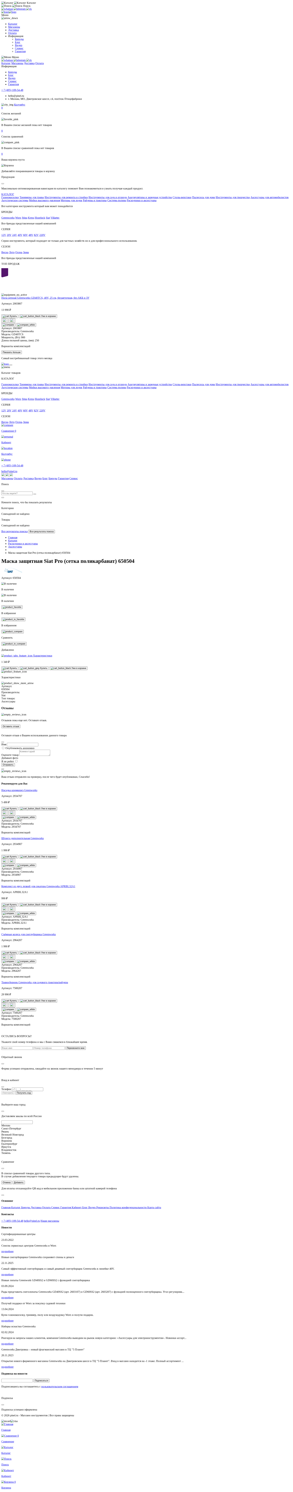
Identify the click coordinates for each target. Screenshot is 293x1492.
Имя (3, 744)
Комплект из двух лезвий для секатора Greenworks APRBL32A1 (38, 886)
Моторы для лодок (71, 200)
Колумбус (19, 104)
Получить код (24, 1093)
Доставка (13, 30)
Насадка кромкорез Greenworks (19, 790)
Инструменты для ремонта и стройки (66, 197)
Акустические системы (14, 200)
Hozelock (40, 217)
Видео (18, 45)
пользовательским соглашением (59, 1386)
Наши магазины (50, 1220)
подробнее (7, 1251)
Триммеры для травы (31, 197)
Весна (4, 252)
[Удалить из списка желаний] (12, 320)
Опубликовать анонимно (19, 748)
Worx (18, 217)
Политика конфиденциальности (128, 1207)
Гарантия (20, 51)
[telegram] (20, 8)
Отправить (8, 764)
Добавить (19, 1182)
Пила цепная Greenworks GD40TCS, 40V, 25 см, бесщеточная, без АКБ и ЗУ (45, 297)
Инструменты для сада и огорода (108, 197)
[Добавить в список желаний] (4, 320)
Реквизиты (103, 1207)
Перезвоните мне (75, 1048)
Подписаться (41, 1380)
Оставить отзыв (11, 726)
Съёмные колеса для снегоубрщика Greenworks (28, 934)
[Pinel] (8, 12)
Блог (17, 42)
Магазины (14, 26)
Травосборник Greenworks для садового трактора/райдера (34, 982)
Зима (26, 252)
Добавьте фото (9, 758)
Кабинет (77, 1207)
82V (36, 235)
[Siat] (14, 572)
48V (30, 235)
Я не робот (8, 761)
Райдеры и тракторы (95, 200)
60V (25, 235)
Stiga (24, 217)
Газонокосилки (10, 197)
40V (20, 235)
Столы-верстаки (182, 197)
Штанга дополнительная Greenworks (22, 838)
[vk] (29, 8)
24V (14, 235)
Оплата (12, 33)
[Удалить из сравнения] (26, 325)
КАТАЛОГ (7, 194)
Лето (12, 252)
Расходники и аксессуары (142, 200)
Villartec (55, 217)
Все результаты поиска (14, 531)
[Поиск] (34, 494)
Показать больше (12, 352)
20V (9, 235)
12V (3, 235)
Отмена (7, 1182)
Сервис (19, 48)
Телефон (6, 1089)
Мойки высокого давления (44, 200)
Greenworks (8, 217)
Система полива (116, 200)
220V (42, 235)
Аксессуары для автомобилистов (269, 197)
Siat (48, 217)
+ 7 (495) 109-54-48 (12, 90)
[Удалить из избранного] (13, 619)
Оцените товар (10, 754)
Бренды (19, 39)
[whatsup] (7, 8)
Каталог (12, 23)
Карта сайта (154, 1207)
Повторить (8, 1093)
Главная (6, 1207)
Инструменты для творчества (233, 197)
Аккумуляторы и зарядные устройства (150, 197)
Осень (18, 252)
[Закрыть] (10, 364)
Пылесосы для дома (203, 197)
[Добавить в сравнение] (8, 325)
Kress (31, 217)
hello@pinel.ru (9, 471)
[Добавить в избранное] (12, 607)
